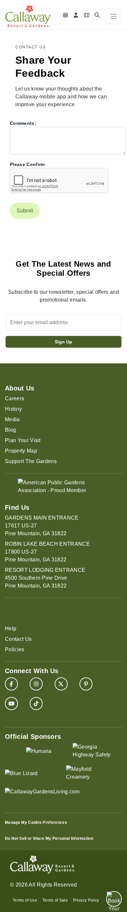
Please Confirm (27, 164)
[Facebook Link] (11, 683)
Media (12, 419)
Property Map (21, 451)
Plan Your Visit (23, 440)
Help (10, 628)
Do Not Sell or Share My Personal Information (49, 838)
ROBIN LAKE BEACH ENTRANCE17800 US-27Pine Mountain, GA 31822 (47, 551)
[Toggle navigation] (114, 16)
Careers (14, 398)
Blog (10, 430)
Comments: (23, 123)
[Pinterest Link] (85, 683)
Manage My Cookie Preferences (36, 822)
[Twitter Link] (61, 683)
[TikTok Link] (36, 703)
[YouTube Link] (11, 703)
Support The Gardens (31, 461)
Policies (14, 649)
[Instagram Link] (36, 683)
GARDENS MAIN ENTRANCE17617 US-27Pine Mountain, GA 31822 (42, 525)
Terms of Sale (55, 900)
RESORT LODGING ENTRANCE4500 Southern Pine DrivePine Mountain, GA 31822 (45, 578)
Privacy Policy (86, 900)
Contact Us (18, 639)
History (13, 409)
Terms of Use (25, 900)
